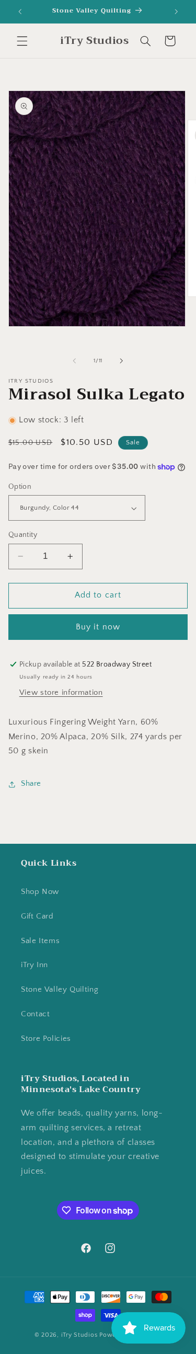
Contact (35, 1014)
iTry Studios (79, 1335)
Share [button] (31, 783)
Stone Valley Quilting (59, 989)
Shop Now (40, 892)
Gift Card (37, 916)
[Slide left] (74, 360)
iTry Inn (34, 965)
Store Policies (46, 1039)
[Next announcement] (176, 11)
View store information (61, 693)
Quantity (22, 535)
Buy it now (98, 627)
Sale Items (40, 941)
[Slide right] (121, 360)
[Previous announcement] (19, 11)
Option (20, 487)
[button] (22, 41)
